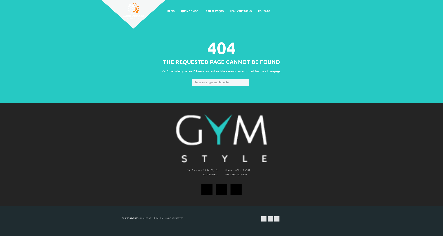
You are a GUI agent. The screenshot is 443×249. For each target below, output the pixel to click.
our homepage (271, 71)
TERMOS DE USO (130, 218)
